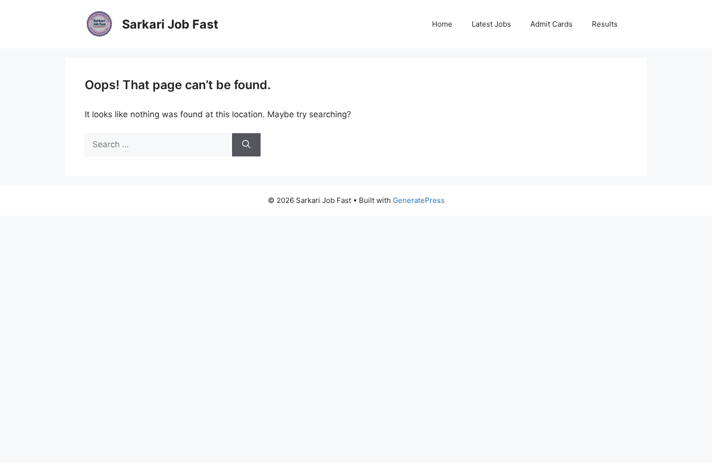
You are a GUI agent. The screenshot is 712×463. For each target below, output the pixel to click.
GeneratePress (419, 200)
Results (605, 24)
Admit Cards (551, 24)
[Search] (246, 144)
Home (442, 24)
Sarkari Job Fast (170, 24)
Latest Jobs (491, 24)
